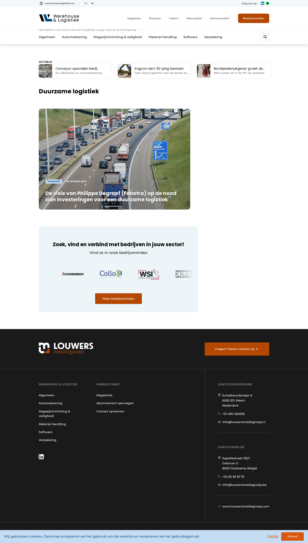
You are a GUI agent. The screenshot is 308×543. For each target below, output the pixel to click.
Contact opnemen (110, 411)
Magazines (134, 18)
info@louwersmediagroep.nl (243, 422)
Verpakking (213, 37)
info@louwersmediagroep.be (244, 485)
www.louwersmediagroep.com (245, 506)
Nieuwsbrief (194, 18)
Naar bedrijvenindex (118, 299)
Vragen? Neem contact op (235, 349)
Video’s (173, 18)
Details (272, 536)
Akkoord (292, 536)
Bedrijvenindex (253, 18)
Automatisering (74, 37)
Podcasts (155, 18)
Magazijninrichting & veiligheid (117, 37)
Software (190, 37)
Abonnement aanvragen (115, 403)
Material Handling (163, 37)
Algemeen (47, 37)
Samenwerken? (220, 18)
